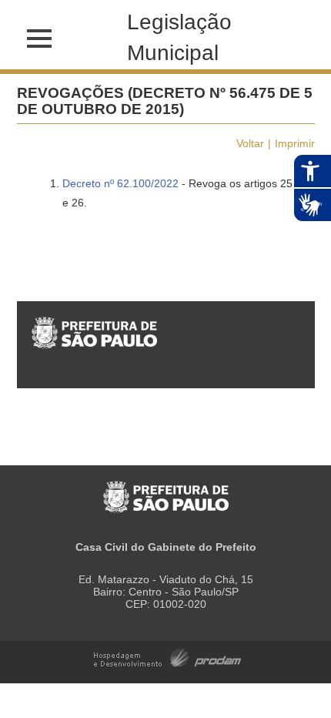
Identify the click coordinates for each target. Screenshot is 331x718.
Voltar (250, 143)
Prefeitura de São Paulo (166, 489)
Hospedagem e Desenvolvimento (167, 657)
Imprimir (295, 143)
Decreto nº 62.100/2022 (120, 183)
